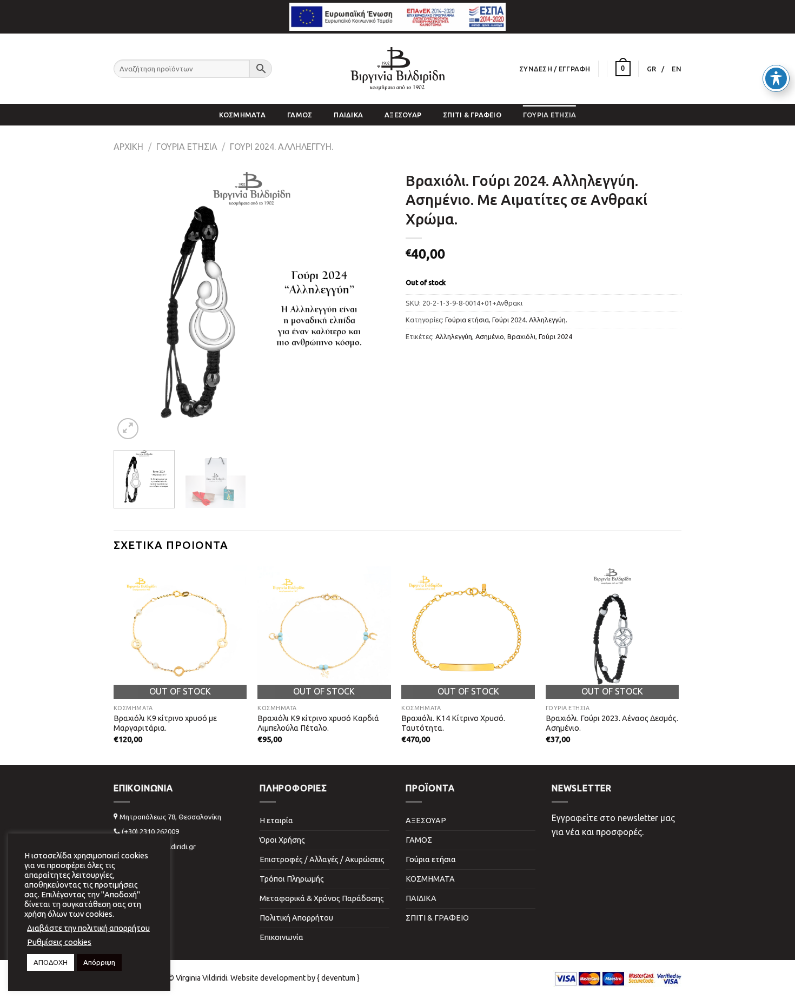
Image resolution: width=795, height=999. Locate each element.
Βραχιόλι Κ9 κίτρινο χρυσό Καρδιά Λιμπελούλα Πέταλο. (318, 723)
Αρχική (128, 146)
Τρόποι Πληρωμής (292, 879)
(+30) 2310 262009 (150, 831)
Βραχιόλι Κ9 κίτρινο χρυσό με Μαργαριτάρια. (165, 723)
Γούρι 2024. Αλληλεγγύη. (281, 146)
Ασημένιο (489, 336)
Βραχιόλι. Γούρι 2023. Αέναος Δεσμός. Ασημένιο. (612, 723)
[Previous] (132, 304)
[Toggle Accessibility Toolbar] (776, 78)
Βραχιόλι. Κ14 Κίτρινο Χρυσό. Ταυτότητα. (453, 723)
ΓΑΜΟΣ (299, 114)
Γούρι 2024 (555, 336)
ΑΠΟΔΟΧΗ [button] (51, 962)
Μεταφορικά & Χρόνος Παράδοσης (322, 898)
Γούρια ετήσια (549, 114)
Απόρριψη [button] (99, 962)
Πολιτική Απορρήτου (296, 918)
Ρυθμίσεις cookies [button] (59, 942)
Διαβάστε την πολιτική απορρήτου (88, 927)
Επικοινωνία (281, 937)
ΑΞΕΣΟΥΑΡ (403, 114)
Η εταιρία (276, 820)
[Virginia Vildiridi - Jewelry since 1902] (397, 69)
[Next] (370, 304)
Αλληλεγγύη (453, 336)
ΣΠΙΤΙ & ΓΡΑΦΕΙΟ (472, 114)
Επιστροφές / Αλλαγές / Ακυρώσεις (322, 859)
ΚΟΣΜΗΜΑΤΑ (242, 114)
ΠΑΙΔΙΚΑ (348, 114)
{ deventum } (338, 978)
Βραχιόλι (521, 336)
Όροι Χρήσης (282, 840)
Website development (268, 978)
